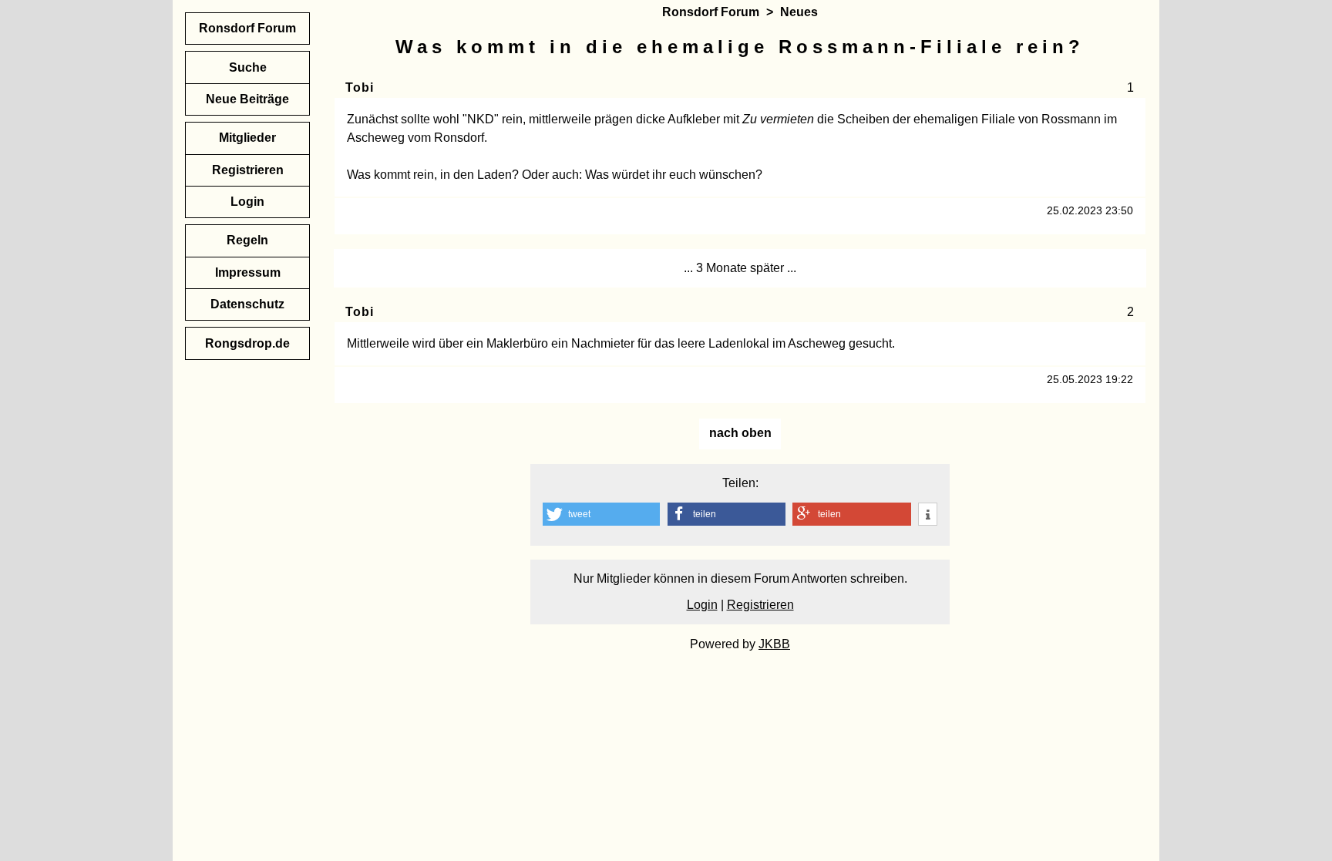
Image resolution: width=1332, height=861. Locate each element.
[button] (601, 514)
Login (702, 604)
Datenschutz (247, 304)
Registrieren (760, 604)
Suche (248, 67)
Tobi (359, 87)
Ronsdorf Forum (710, 11)
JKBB (774, 644)
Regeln (247, 240)
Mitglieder (247, 137)
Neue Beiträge (247, 99)
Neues (799, 11)
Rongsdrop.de (247, 343)
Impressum (248, 272)
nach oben (740, 432)
